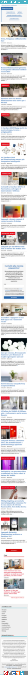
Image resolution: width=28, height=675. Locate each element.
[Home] (10, 2)
